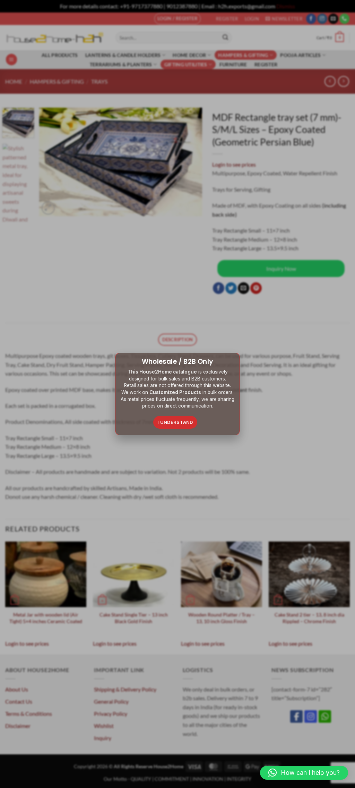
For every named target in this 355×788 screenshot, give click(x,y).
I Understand (175, 422)
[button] (304, 773)
